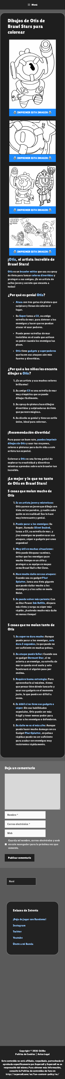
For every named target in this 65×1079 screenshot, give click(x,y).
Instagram (19, 925)
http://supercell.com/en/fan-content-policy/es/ (32, 1074)
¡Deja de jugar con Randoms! (29, 919)
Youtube (18, 937)
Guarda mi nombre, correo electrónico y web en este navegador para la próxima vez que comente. (34, 844)
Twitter (17, 931)
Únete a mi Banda (23, 943)
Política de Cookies (25, 1054)
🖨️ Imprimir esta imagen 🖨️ (32, 112)
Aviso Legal (44, 1054)
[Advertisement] (32, 1003)
